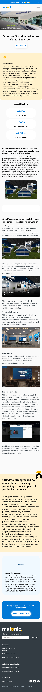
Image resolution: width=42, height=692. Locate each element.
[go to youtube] (38, 681)
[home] (7, 7)
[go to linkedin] (34, 681)
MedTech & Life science (10, 668)
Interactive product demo (9, 649)
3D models (13, 404)
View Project (21, 46)
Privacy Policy (7, 681)
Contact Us (6, 678)
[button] (38, 7)
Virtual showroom (8, 654)
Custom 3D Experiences (10, 658)
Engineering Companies (10, 671)
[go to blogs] (30, 681)
